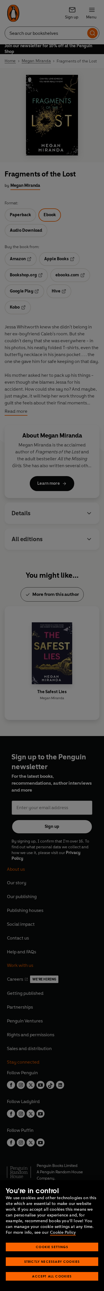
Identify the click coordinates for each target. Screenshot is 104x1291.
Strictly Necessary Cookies (52, 1261)
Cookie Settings (52, 1247)
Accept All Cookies (52, 1276)
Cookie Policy (63, 1232)
